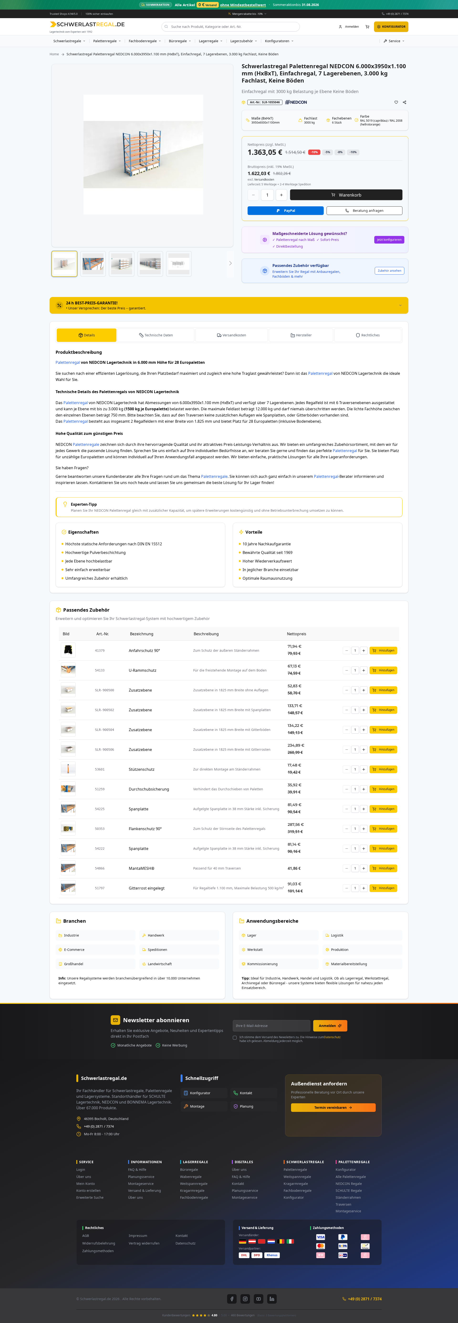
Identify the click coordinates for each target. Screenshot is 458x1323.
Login (80, 1169)
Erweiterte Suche (90, 1197)
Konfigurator (294, 1197)
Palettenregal (68, 362)
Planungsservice (141, 1176)
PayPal (289, 210)
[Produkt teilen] (404, 102)
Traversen (343, 1204)
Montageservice (141, 1183)
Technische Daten (159, 335)
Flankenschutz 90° (145, 828)
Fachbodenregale (194, 1197)
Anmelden (327, 1025)
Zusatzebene (140, 690)
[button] (64, 264)
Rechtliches (370, 335)
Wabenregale (191, 1176)
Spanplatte (138, 809)
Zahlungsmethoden (98, 1251)
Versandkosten (234, 335)
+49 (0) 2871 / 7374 (397, 13)
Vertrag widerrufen (144, 1243)
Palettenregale (86, 444)
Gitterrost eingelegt (147, 888)
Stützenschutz (142, 769)
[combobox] (230, 26)
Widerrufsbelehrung (98, 1243)
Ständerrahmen (348, 1197)
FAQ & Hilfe (137, 1169)
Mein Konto (85, 1183)
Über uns (83, 1176)
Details (89, 335)
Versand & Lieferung (144, 1190)
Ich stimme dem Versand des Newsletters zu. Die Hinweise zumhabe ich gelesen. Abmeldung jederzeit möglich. (290, 1039)
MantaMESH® (141, 868)
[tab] (229, 305)
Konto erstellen (88, 1190)
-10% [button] (314, 152)
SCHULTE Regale (349, 1190)
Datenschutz (332, 1037)
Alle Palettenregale (351, 1176)
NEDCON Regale (349, 1183)
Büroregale (189, 1169)
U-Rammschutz (142, 670)
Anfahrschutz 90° (144, 650)
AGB (85, 1235)
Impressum (138, 1235)
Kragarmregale (192, 1190)
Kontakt (238, 1183)
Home (54, 54)
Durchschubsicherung (149, 789)
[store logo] (87, 24)
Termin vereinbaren (330, 1107)
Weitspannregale (194, 1183)
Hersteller (304, 335)
